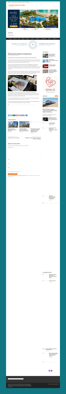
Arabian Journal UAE (17, 5)
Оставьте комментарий (15, 55)
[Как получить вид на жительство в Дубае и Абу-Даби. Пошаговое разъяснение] (45, 69)
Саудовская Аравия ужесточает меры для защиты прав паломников (24, 129)
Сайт (9, 167)
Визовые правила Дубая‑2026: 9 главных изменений (12, 129)
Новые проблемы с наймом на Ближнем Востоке (51, 349)
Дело (19, 38)
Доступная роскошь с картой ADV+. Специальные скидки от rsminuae (53, 129)
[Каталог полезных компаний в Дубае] (45, 64)
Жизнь (27, 38)
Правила (9, 52)
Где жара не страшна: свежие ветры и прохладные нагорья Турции (53, 276)
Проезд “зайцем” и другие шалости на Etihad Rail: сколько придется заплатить (50, 110)
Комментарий (10, 147)
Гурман (32, 38)
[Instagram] (51, 371)
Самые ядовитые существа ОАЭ (52, 123)
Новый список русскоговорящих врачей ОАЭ (53, 60)
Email (9, 163)
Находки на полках (52, 280)
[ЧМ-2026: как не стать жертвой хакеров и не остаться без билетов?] (45, 117)
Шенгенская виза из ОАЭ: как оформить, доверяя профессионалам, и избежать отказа (35, 130)
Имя (8, 159)
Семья (49, 38)
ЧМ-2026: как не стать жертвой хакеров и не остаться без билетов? (53, 118)
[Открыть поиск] (57, 39)
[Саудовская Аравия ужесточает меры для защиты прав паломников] (24, 124)
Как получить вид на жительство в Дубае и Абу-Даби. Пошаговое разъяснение (53, 71)
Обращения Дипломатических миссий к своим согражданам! (52, 197)
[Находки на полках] (45, 280)
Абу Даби (10, 38)
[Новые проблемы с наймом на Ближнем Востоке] (44, 348)
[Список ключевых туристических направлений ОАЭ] (45, 54)
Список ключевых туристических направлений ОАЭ (52, 55)
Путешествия (43, 38)
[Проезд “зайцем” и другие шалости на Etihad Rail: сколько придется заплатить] (50, 98)
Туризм (22, 38)
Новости (15, 38)
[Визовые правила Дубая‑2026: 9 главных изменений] (13, 124)
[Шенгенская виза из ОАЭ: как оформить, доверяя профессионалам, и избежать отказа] (36, 124)
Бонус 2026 (54, 38)
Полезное (37, 38)
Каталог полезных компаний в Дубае (52, 65)
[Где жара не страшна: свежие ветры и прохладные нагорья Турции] (45, 274)
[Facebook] (49, 371)
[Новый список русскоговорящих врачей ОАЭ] (45, 59)
